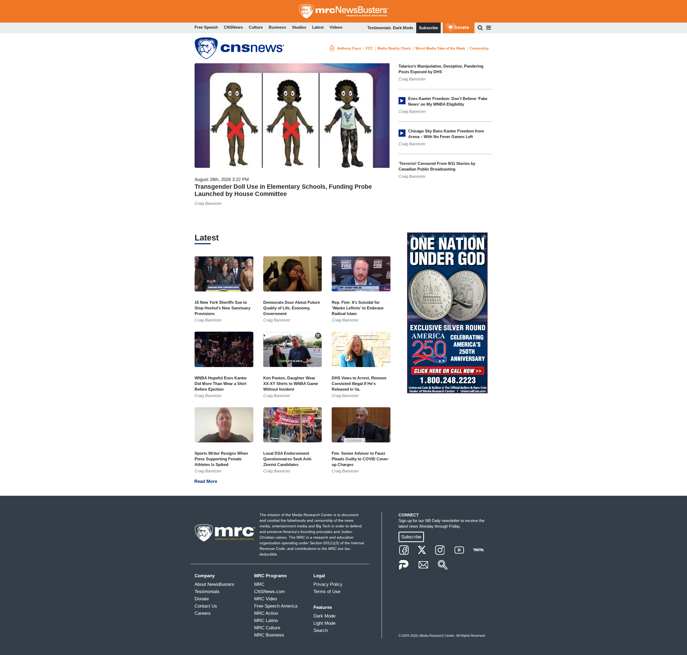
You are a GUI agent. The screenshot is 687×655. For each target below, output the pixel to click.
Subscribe (428, 27)
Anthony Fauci (349, 48)
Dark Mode (403, 27)
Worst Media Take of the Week (440, 48)
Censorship (479, 48)
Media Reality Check (394, 48)
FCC (369, 48)
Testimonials (379, 27)
